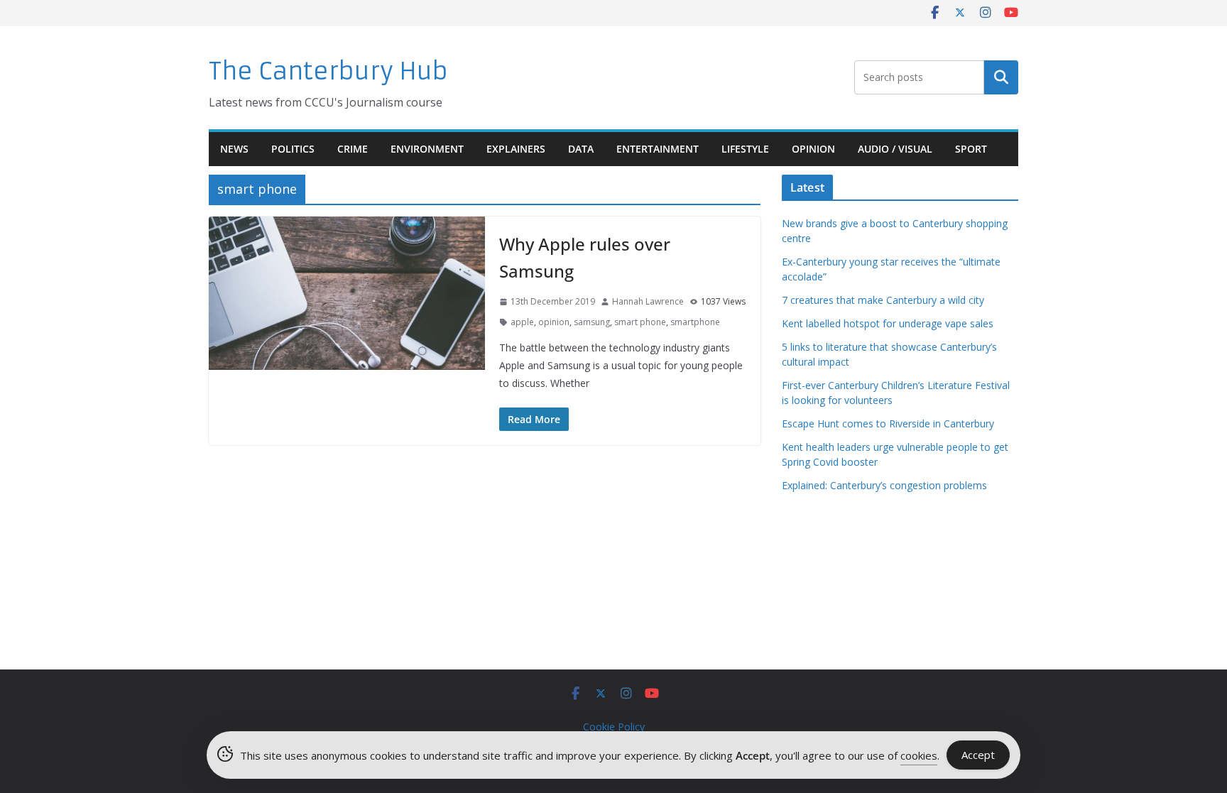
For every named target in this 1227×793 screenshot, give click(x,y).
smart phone (640, 322)
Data (581, 148)
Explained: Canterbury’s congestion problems (884, 485)
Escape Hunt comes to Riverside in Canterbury (888, 423)
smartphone (695, 322)
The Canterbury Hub (328, 71)
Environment (427, 148)
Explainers (515, 148)
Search (1001, 77)
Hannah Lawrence (648, 301)
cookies (918, 755)
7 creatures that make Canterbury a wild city (883, 300)
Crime (352, 148)
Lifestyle (745, 148)
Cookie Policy (614, 726)
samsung (592, 322)
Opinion (813, 148)
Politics (293, 148)
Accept (978, 755)
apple (522, 322)
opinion (553, 322)
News (234, 148)
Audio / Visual (895, 148)
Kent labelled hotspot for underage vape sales (887, 323)
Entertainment (657, 148)
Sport (971, 148)
